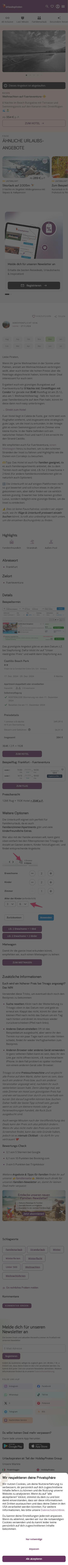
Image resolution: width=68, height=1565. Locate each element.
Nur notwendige (34, 1539)
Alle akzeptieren (34, 1558)
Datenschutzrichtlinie (52, 1510)
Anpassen (34, 1548)
